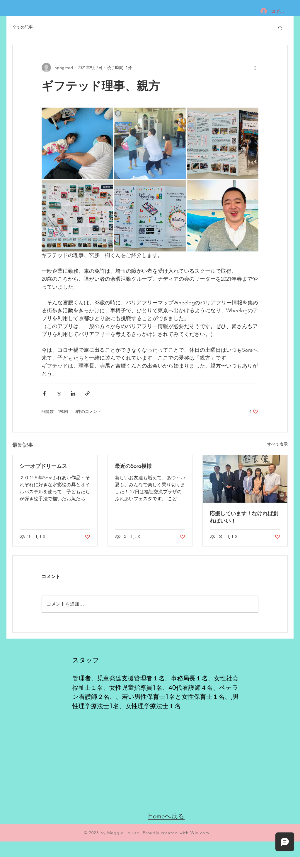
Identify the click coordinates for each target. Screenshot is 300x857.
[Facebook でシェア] (44, 393)
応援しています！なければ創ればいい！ (244, 517)
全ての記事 (22, 27)
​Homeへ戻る (166, 816)
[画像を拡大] (77, 143)
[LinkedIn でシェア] (73, 393)
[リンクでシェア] (87, 393)
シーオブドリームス (43, 465)
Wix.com (199, 832)
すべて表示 (277, 444)
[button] (280, 27)
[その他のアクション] (254, 67)
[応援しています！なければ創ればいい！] (245, 479)
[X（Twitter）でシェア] (59, 393)
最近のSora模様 (133, 465)
